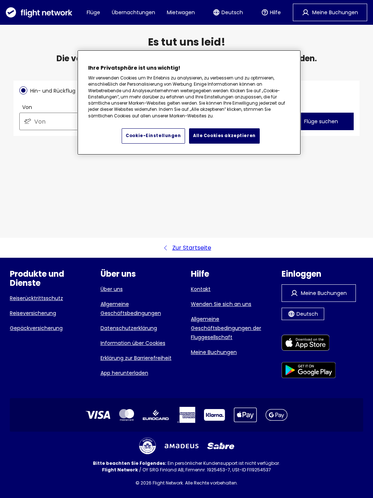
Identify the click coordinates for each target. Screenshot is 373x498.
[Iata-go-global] (147, 445)
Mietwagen (181, 12)
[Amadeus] (182, 446)
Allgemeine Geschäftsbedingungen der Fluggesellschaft (226, 328)
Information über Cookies (133, 343)
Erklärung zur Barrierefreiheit (136, 358)
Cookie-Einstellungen (153, 136)
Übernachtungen (133, 12)
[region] (189, 102)
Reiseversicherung (33, 313)
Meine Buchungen (214, 352)
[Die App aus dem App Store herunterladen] (309, 344)
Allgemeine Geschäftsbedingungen (131, 308)
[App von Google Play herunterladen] (309, 371)
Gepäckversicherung (36, 328)
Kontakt (201, 289)
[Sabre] (220, 446)
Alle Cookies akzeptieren (224, 136)
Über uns (112, 289)
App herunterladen (124, 373)
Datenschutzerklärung (129, 328)
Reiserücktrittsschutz (36, 298)
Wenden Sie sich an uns (221, 304)
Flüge (93, 12)
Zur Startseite (191, 248)
